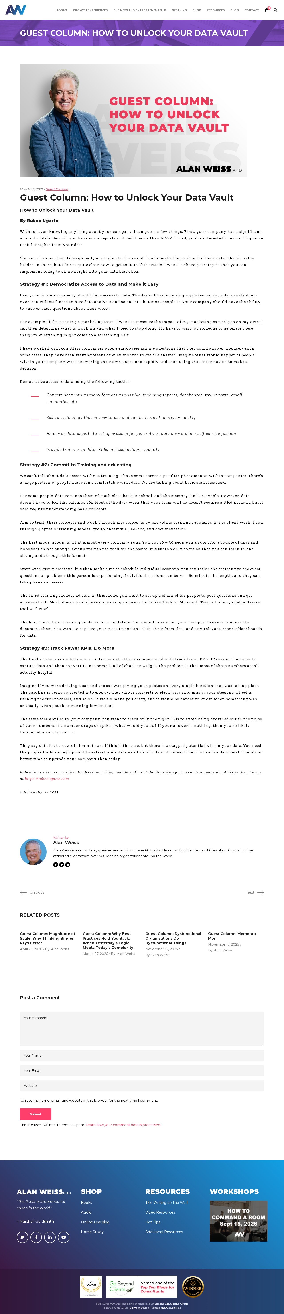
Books (86, 1203)
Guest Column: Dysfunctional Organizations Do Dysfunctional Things (173, 938)
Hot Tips (152, 1222)
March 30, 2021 (31, 189)
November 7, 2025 (223, 944)
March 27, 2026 (95, 954)
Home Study (92, 1232)
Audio (86, 1212)
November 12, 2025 (161, 949)
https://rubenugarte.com (47, 778)
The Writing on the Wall (166, 1203)
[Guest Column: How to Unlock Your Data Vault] (33, 852)
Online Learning (95, 1222)
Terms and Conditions (166, 1308)
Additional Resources (164, 1232)
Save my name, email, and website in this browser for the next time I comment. (91, 1100)
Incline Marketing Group (171, 1304)
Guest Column (57, 189)
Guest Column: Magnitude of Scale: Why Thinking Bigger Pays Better (47, 938)
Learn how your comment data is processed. (123, 1125)
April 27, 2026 (31, 949)
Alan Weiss (60, 949)
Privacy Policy (139, 1308)
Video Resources (160, 1212)
